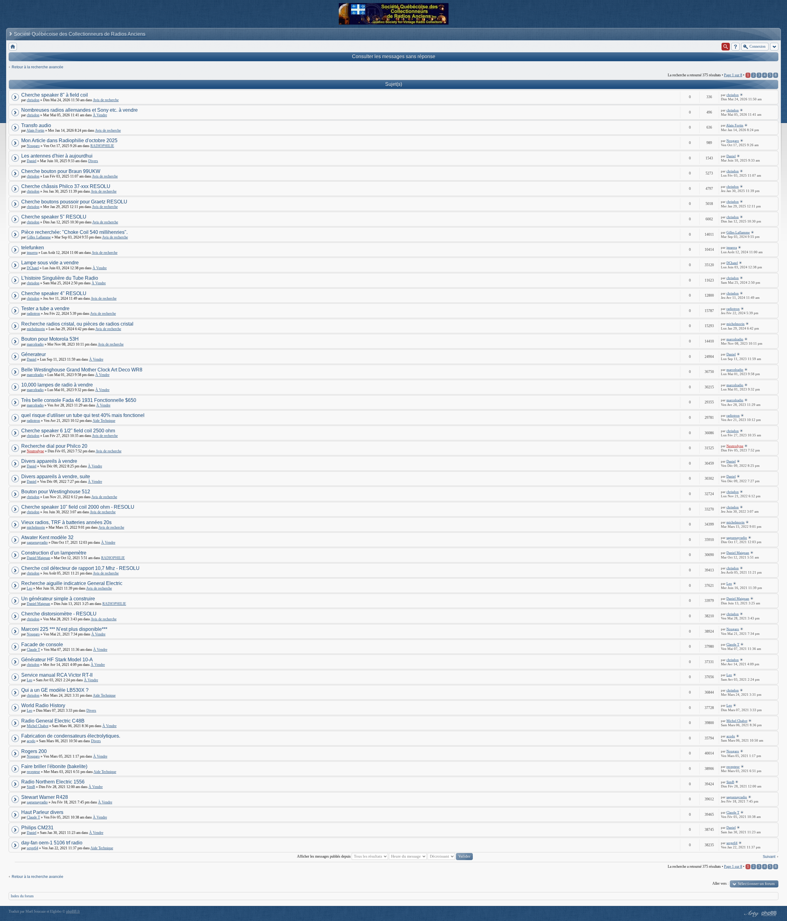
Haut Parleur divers (42, 812)
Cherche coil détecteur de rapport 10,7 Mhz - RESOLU (80, 568)
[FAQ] (735, 46)
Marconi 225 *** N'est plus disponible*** (64, 629)
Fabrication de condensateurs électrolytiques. (70, 736)
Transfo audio (36, 125)
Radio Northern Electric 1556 (53, 781)
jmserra (32, 252)
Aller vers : (720, 883)
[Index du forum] (13, 46)
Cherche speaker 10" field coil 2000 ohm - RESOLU (77, 507)
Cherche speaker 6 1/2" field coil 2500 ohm (68, 430)
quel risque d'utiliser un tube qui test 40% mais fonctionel (82, 415)
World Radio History (43, 705)
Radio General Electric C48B (53, 720)
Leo (29, 588)
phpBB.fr (73, 911)
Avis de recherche (106, 100)
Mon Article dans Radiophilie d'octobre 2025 (69, 140)
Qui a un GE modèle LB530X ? (55, 690)
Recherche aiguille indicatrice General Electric (71, 583)
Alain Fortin (35, 130)
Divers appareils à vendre (49, 461)
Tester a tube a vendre (45, 308)
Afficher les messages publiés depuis (324, 856)
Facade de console (42, 644)
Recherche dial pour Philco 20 (54, 446)
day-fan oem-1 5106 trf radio (51, 842)
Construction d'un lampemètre (53, 552)
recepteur (33, 772)
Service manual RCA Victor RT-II (57, 675)
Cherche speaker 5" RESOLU (53, 216)
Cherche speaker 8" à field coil (54, 95)
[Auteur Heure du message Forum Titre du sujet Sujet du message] (408, 856)
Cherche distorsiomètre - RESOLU (59, 613)
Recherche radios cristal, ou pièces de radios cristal (77, 323)
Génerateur (33, 354)
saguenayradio (37, 542)
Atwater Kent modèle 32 (47, 537)
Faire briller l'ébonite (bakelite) (54, 766)
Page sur (733, 75)
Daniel (31, 161)
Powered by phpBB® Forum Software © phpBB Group (769, 913)
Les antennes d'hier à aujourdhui (57, 155)
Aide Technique (104, 420)
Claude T (33, 649)
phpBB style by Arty (751, 913)
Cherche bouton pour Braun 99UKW (60, 171)
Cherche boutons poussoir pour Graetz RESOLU (74, 201)
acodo (31, 741)
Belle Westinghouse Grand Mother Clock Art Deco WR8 (81, 369)
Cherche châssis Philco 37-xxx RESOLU (65, 186)
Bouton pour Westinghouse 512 (55, 491)
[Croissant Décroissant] (450, 856)
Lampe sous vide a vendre (50, 262)
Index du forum (22, 896)
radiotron (33, 313)
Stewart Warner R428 (44, 797)
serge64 (32, 848)
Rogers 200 (34, 751)
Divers (93, 161)
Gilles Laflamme (39, 237)
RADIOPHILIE (102, 146)
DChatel (33, 268)
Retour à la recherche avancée (37, 67)
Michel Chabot (37, 726)
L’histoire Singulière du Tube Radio (59, 278)
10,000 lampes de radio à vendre (57, 384)
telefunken (32, 247)
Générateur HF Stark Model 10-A (57, 659)
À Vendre (100, 115)
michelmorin (36, 329)
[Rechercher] (726, 46)
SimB (31, 787)
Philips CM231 (37, 827)
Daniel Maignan (38, 558)
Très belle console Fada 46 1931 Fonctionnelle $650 (78, 400)
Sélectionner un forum (756, 883)
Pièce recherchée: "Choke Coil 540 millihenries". (74, 232)
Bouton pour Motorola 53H (50, 339)
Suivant (769, 857)
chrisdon (33, 100)
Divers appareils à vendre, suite (55, 476)
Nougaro (33, 146)
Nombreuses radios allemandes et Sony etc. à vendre (79, 110)
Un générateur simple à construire (58, 598)
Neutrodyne (35, 451)
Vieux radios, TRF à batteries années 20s (66, 522)
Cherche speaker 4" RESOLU (53, 293)
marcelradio (35, 344)
